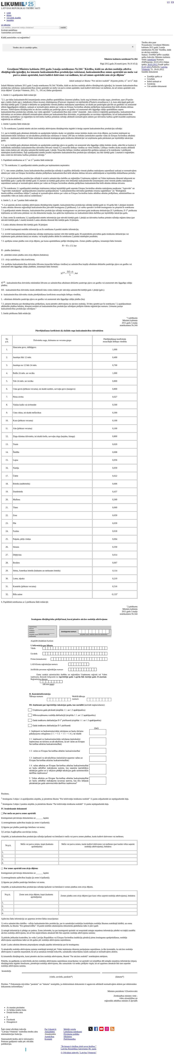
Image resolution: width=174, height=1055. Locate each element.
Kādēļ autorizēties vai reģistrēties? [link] (15, 37)
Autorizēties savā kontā (11, 32)
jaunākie (10, 20)
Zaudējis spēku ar (154, 76)
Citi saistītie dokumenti (157, 86)
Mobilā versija (70, 1029)
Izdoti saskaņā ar (154, 81)
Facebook (11, 1019)
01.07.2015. (147, 67)
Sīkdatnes (68, 1036)
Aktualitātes (50, 1031)
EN (172, 2)
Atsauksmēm (50, 1034)
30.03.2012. (152, 64)
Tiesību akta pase (149, 42)
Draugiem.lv (12, 1022)
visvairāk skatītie (14, 18)
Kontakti (48, 1039)
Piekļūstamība (70, 1039)
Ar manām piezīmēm (15, 1007)
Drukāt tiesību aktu (15, 1012)
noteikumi (151, 59)
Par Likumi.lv (50, 1029)
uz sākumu (5, 25)
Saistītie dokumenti (150, 72)
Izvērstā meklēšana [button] (9, 30)
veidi (9, 13)
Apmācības (49, 1036)
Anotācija (151, 84)
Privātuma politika (71, 1034)
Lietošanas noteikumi (73, 1031)
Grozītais (151, 79)
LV (168, 2)
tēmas (9, 15)
